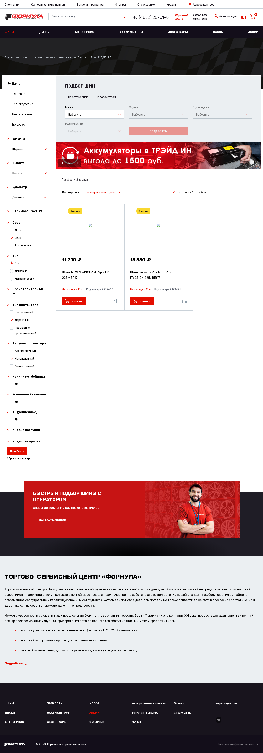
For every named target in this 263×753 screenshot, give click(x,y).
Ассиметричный (25, 351)
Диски (44, 32)
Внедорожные (22, 114)
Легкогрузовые (22, 104)
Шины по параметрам (34, 57)
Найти (124, 16)
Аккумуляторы (131, 32)
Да (16, 384)
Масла (218, 32)
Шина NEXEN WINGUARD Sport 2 (85, 274)
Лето (18, 230)
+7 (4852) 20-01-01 (152, 17)
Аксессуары (178, 32)
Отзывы (120, 4)
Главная (10, 57)
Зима (18, 238)
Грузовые (18, 124)
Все (17, 263)
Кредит (171, 4)
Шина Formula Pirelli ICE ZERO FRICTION (152, 274)
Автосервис (84, 32)
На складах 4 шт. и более (193, 192)
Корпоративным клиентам (48, 4)
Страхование (146, 4)
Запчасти (55, 703)
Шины (9, 32)
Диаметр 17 (85, 57)
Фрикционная (63, 57)
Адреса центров (203, 4)
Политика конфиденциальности (237, 744)
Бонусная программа (90, 4)
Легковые (18, 94)
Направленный (24, 358)
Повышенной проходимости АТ (26, 330)
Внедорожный (24, 312)
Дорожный (22, 320)
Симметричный (24, 366)
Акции (253, 32)
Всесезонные (23, 245)
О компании (12, 4)
